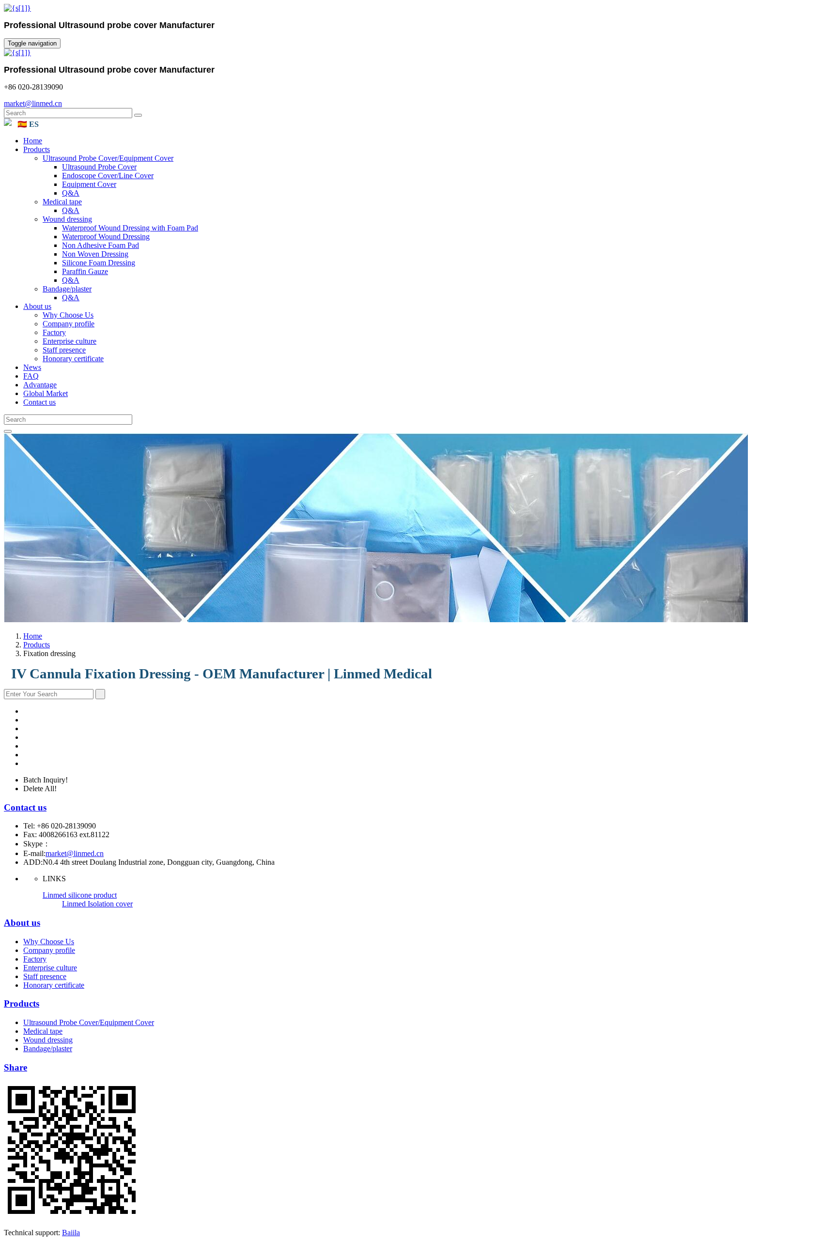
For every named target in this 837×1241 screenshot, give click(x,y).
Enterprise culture (69, 341)
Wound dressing (67, 219)
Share (15, 1067)
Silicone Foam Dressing (98, 263)
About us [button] (37, 306)
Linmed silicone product (80, 895)
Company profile (68, 324)
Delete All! (40, 788)
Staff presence (64, 350)
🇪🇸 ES (28, 124)
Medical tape (62, 202)
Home (32, 636)
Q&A (70, 193)
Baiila (71, 1232)
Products (36, 645)
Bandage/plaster (67, 289)
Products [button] (36, 149)
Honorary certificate (73, 358)
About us (22, 923)
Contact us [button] (39, 402)
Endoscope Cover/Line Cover (108, 175)
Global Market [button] (45, 393)
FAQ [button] (31, 376)
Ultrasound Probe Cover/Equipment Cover (108, 158)
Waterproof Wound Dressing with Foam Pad (130, 228)
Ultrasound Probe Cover (99, 167)
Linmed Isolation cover (97, 904)
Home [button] (32, 141)
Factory (54, 332)
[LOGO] (17, 8)
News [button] (32, 367)
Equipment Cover (89, 184)
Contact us (25, 807)
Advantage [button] (40, 385)
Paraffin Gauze (85, 271)
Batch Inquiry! (45, 780)
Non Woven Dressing (95, 254)
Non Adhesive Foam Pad (100, 245)
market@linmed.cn (33, 103)
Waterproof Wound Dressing (106, 236)
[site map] (8, 123)
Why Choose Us (68, 315)
